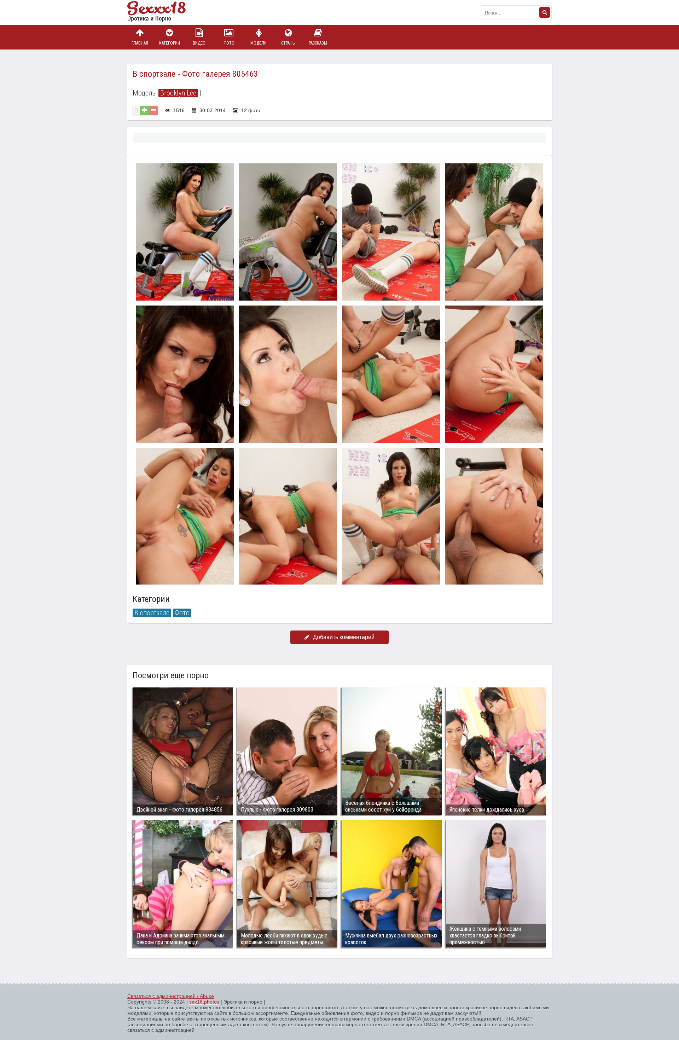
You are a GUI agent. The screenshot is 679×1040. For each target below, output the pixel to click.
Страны (288, 43)
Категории (169, 43)
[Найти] (544, 12)
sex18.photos (204, 1002)
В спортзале (151, 613)
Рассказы (318, 43)
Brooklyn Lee (178, 93)
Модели (258, 43)
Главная (140, 43)
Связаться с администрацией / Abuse (170, 996)
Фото (229, 43)
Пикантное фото (162, 12)
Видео (199, 43)
